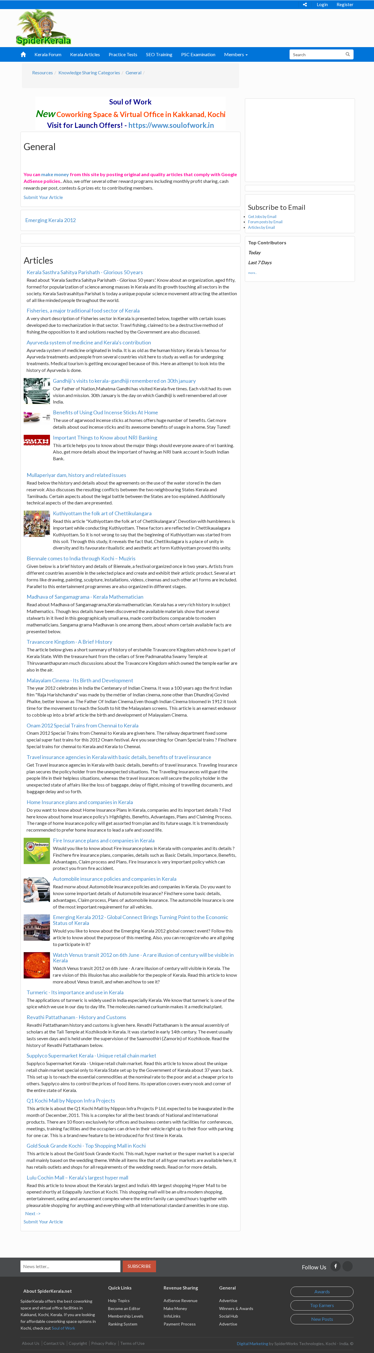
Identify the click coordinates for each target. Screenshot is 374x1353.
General (133, 72)
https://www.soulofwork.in (171, 125)
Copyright (78, 1343)
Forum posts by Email (265, 221)
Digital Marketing (252, 1343)
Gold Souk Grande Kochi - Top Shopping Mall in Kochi (86, 1145)
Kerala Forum (47, 54)
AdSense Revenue (181, 1300)
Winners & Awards (236, 1308)
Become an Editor (124, 1308)
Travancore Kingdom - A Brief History (69, 641)
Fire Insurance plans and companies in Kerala (104, 840)
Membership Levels (125, 1315)
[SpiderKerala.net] (43, 27)
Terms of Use (132, 1343)
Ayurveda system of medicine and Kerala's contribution (89, 342)
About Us (30, 1343)
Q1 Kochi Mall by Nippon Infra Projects (71, 1100)
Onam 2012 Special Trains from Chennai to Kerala (82, 725)
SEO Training (159, 54)
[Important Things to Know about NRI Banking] (37, 440)
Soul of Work (63, 1327)
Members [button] (234, 54)
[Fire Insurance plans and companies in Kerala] (37, 851)
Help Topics (119, 1300)
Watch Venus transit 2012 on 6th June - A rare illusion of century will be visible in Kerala (143, 958)
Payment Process (180, 1323)
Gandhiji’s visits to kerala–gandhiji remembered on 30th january (124, 380)
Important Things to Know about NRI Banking (105, 437)
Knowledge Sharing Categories (89, 72)
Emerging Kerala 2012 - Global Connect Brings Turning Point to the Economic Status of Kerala (140, 920)
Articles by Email (261, 227)
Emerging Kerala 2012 (50, 220)
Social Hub (228, 1315)
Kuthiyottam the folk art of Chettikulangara (102, 513)
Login (322, 4)
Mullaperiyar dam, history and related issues (76, 475)
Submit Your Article (43, 197)
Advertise (228, 1300)
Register (345, 4)
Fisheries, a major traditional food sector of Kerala (83, 310)
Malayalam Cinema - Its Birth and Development (80, 680)
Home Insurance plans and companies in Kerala (80, 802)
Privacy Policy (103, 1343)
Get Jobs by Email (262, 216)
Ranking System (122, 1323)
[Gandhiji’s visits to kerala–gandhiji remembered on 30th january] (37, 391)
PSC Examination (198, 54)
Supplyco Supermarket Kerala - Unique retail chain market (91, 1055)
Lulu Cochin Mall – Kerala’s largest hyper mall (77, 1177)
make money (55, 174)
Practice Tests (123, 54)
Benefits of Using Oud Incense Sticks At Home (105, 412)
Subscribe (139, 1266)
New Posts (322, 1319)
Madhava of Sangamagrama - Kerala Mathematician (85, 596)
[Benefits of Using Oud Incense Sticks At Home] (37, 417)
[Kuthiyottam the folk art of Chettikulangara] (37, 524)
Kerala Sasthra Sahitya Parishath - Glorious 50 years (85, 272)
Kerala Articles (85, 54)
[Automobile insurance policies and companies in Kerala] (37, 889)
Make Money (175, 1308)
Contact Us (54, 1343)
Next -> (33, 1213)
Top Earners (322, 1305)
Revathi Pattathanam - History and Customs (76, 1017)
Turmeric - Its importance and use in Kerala (75, 992)
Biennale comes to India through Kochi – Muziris (81, 558)
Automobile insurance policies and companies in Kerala (114, 878)
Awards (322, 1291)
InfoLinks (172, 1315)
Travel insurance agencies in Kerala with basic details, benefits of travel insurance (119, 757)
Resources (42, 72)
